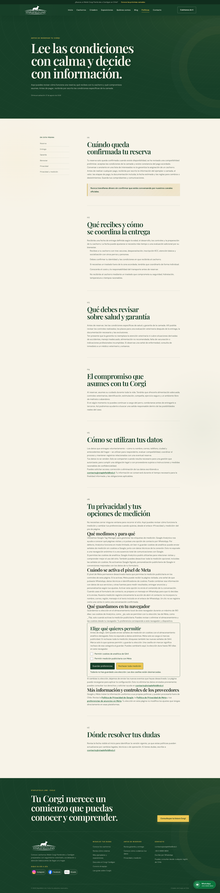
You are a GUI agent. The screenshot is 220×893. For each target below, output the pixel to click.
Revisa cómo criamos (101, 851)
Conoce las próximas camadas (133, 2)
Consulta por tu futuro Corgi (173, 818)
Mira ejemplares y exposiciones (100, 856)
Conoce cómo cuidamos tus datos (135, 852)
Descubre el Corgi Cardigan (104, 862)
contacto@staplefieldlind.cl (101, 472)
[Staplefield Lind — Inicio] (35, 10)
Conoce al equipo (100, 866)
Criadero (94, 10)
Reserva (43, 143)
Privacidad (44, 166)
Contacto (157, 10)
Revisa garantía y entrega (134, 847)
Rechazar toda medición (129, 666)
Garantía (43, 155)
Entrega (43, 149)
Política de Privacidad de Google (117, 697)
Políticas (145, 10)
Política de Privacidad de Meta (151, 697)
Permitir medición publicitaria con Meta (113, 658)
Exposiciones (107, 10)
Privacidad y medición (49, 172)
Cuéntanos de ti (186, 10)
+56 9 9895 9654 (161, 851)
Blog (136, 10)
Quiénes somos (124, 10)
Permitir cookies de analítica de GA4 (112, 653)
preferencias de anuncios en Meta (104, 701)
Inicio (70, 10)
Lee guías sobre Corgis (102, 871)
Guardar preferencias (102, 666)
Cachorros (81, 10)
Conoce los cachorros (102, 847)
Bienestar (43, 160)
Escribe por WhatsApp (164, 855)
